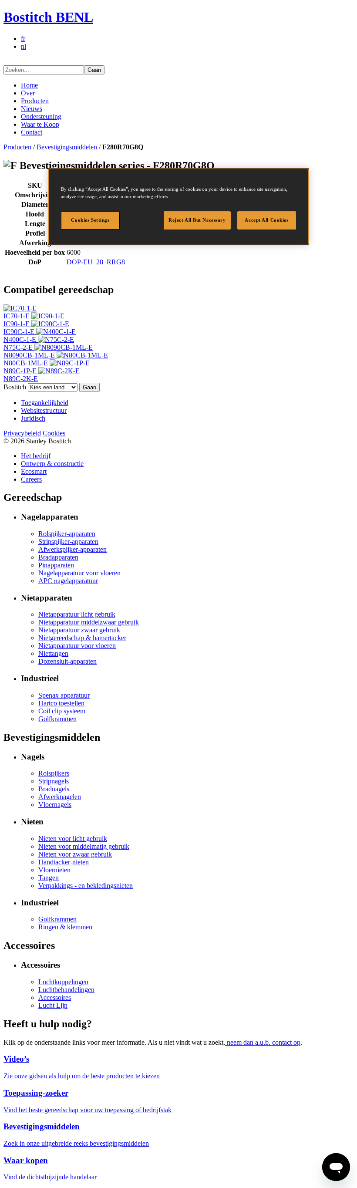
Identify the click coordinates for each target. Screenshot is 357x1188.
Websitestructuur (44, 410)
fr (23, 38)
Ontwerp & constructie (52, 463)
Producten (35, 101)
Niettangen (53, 653)
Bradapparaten (58, 557)
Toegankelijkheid (44, 402)
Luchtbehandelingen (66, 989)
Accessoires (54, 997)
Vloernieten (54, 870)
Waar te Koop (40, 124)
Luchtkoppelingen (63, 982)
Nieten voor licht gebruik (72, 838)
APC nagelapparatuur (68, 580)
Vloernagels (54, 804)
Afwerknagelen (59, 796)
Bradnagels (53, 789)
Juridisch (33, 418)
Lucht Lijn (52, 1005)
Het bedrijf (36, 455)
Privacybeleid (22, 433)
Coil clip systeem (61, 711)
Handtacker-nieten (63, 862)
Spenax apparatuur (64, 695)
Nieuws (31, 108)
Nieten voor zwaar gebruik (75, 854)
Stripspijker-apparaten (68, 541)
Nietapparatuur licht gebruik (76, 614)
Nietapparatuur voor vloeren (77, 645)
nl (23, 46)
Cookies (54, 433)
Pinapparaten (56, 565)
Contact (31, 132)
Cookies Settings (90, 220)
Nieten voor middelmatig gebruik (83, 846)
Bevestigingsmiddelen (67, 147)
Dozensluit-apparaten (67, 661)
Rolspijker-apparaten (66, 533)
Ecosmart (34, 471)
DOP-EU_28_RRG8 (96, 262)
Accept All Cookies (266, 220)
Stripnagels (53, 781)
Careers (31, 479)
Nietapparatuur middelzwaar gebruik (88, 622)
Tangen (48, 877)
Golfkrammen (57, 718)
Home (29, 85)
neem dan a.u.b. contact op (262, 1042)
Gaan (94, 70)
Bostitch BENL (48, 17)
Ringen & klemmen (65, 927)
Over (28, 93)
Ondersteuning (41, 116)
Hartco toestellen (61, 703)
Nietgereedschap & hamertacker (82, 637)
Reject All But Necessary (197, 220)
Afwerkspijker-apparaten (72, 549)
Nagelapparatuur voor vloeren (79, 573)
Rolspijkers (53, 773)
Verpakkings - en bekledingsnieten (85, 885)
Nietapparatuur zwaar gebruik (79, 630)
